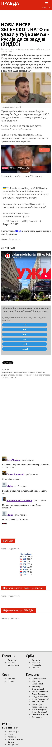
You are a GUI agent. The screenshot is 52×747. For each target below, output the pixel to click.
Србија (31, 655)
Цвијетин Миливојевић (37, 682)
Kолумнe (33, 674)
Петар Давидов (38, 694)
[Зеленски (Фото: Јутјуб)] (26, 87)
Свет (5, 674)
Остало (11, 742)
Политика (36, 660)
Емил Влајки (37, 704)
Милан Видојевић (39, 709)
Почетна (8, 655)
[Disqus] (26, 415)
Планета (11, 678)
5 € (24, 324)
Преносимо (37, 717)
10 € (24, 329)
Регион (11, 681)
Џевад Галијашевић (40, 699)
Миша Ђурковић (39, 678)
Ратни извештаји (10, 725)
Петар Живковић (39, 707)
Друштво (36, 662)
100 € (24, 344)
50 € (24, 339)
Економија (36, 665)
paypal (24, 349)
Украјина (12, 737)
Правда (10, 3)
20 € (24, 334)
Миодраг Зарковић (40, 696)
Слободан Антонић (40, 714)
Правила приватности (13, 663)
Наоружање (13, 744)
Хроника (35, 667)
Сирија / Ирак (14, 731)
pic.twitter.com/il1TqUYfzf (16, 216)
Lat (49, 7)
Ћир (44, 7)
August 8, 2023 (10, 224)
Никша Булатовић (40, 712)
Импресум (12, 660)
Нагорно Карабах (15, 739)
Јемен (10, 734)
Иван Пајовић (38, 701)
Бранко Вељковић (40, 691)
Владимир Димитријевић (38, 687)
